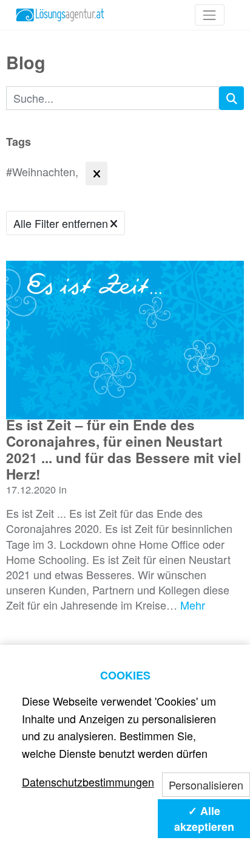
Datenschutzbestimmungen (88, 781)
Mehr (192, 605)
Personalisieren (206, 785)
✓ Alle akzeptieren (204, 818)
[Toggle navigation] (210, 15)
